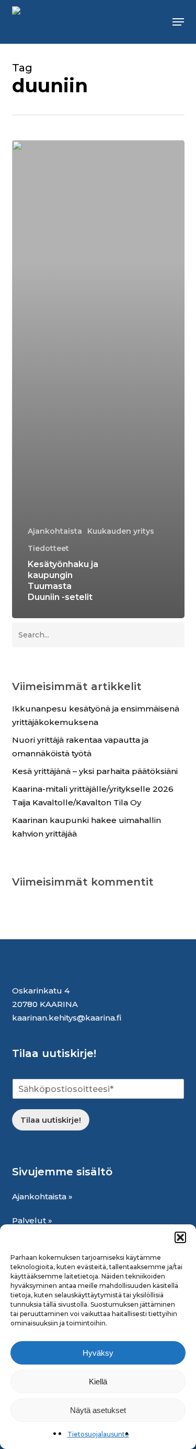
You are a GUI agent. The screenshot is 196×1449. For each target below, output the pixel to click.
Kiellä (98, 1381)
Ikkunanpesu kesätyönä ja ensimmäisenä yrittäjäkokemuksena (95, 715)
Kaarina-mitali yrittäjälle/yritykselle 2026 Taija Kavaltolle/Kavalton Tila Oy (93, 795)
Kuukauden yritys (120, 531)
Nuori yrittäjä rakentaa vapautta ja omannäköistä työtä (80, 746)
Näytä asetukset (98, 1410)
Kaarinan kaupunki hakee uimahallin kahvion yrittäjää (86, 827)
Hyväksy (98, 1352)
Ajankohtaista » (42, 1196)
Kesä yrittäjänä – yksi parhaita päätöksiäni (95, 771)
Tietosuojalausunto (98, 1434)
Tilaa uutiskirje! (50, 1120)
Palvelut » (32, 1220)
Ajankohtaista (55, 531)
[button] (180, 1237)
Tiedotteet (48, 548)
